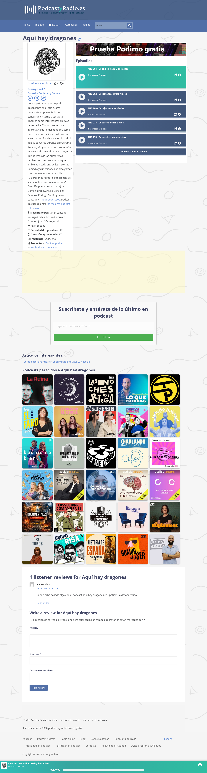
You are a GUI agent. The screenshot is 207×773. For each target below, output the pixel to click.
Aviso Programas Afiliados (146, 745)
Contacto (91, 745)
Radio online (68, 739)
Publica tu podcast (125, 739)
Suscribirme (103, 337)
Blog (82, 739)
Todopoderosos (51, 199)
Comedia (33, 93)
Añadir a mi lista (41, 83)
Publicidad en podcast (37, 745)
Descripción (35, 89)
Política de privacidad (114, 745)
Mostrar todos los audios (134, 151)
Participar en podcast (68, 745)
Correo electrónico (42, 670)
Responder (43, 603)
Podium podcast (55, 243)
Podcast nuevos (46, 739)
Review (34, 627)
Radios (86, 24)
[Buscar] (129, 25)
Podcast (27, 739)
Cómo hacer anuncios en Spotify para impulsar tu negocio (57, 361)
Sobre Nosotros (100, 739)
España (168, 739)
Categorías (71, 24)
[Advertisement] (103, 272)
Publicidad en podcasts (44, 247)
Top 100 (39, 24)
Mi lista (56, 25)
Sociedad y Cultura (49, 93)
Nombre (35, 654)
